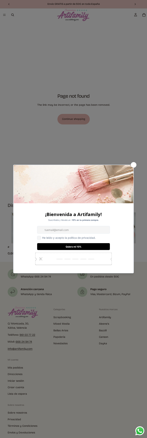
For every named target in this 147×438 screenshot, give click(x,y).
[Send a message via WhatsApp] (140, 431)
